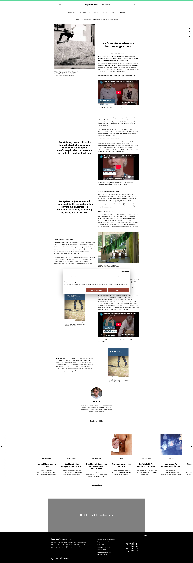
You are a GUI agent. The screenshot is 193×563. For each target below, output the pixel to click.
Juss (113, 12)
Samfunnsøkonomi (84, 12)
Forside (77, 19)
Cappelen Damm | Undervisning (106, 539)
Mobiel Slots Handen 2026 (47, 465)
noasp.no (75, 372)
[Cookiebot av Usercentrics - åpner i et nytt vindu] (122, 272)
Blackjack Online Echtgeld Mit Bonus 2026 (71, 465)
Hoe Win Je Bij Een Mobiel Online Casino (146, 465)
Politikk (105, 12)
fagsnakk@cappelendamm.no (70, 547)
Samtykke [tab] (74, 277)
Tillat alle (118, 290)
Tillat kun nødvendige (96, 290)
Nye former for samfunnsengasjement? (171, 465)
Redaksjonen (71, 12)
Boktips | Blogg (101, 544)
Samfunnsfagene (86, 19)
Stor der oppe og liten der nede (121, 465)
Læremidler (122, 12)
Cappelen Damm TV (102, 549)
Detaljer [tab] (96, 277)
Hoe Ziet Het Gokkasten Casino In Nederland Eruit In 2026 (96, 466)
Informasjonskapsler (103, 554)
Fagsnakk (97, 5)
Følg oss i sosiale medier (104, 552)
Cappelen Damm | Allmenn (104, 542)
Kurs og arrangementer (103, 547)
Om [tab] (119, 277)
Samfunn (96, 12)
